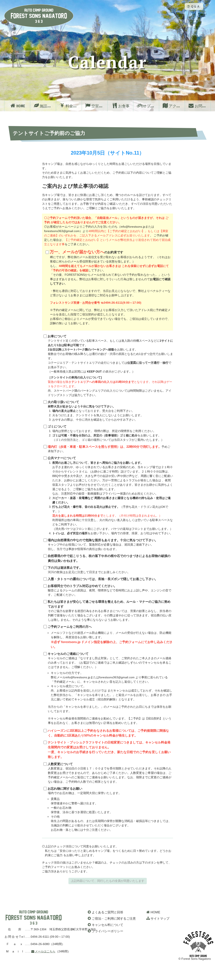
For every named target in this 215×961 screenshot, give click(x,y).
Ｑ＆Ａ (195, 6)
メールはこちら (45, 951)
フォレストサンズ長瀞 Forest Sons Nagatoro (38, 15)
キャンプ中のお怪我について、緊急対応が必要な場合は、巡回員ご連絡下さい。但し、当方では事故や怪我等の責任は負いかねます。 (103, 544)
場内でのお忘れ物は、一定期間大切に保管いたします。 (109, 809)
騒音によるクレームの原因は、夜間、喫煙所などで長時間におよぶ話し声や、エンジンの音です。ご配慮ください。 (109, 590)
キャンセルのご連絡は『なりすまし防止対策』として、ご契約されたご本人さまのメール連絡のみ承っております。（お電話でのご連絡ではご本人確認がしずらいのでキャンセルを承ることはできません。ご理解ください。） (110, 688)
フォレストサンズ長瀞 (33, 917)
